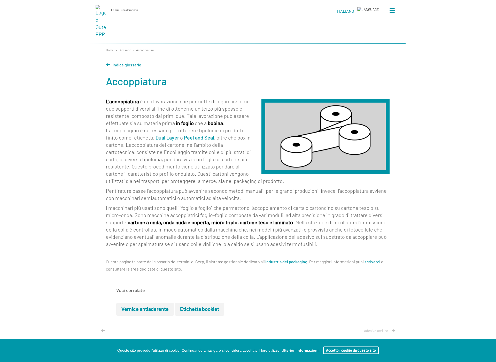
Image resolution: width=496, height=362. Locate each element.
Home (110, 50)
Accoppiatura (145, 50)
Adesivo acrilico (376, 331)
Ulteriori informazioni (300, 350)
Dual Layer (167, 138)
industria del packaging (286, 262)
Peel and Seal (199, 138)
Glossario (125, 50)
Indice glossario (127, 65)
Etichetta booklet (199, 309)
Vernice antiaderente (145, 309)
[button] (358, 12)
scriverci (372, 262)
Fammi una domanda (125, 10)
